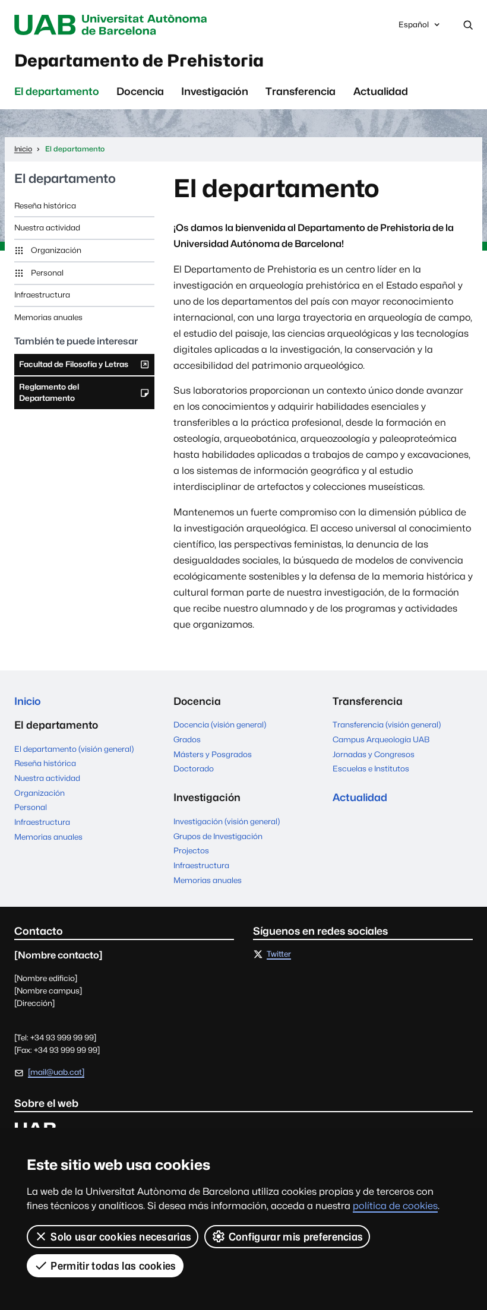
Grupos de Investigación (218, 836)
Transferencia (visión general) (387, 724)
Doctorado (193, 768)
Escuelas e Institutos (371, 768)
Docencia (140, 91)
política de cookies (395, 1205)
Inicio (27, 701)
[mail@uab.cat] (56, 1072)
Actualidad (380, 91)
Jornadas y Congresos (374, 754)
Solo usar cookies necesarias (120, 1236)
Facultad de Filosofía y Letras (73, 367)
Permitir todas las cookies (113, 1266)
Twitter (279, 954)
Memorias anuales (48, 317)
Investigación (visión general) (226, 821)
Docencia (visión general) (219, 724)
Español (413, 28)
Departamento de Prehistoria (139, 60)
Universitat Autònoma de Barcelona (113, 25)
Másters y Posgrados (212, 754)
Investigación (214, 91)
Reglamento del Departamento (48, 395)
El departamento (56, 91)
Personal (47, 272)
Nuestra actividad (47, 227)
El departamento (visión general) (74, 749)
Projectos (191, 850)
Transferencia (300, 91)
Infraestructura (42, 294)
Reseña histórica (45, 205)
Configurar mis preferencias (296, 1236)
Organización (56, 250)
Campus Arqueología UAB (381, 739)
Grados (187, 739)
